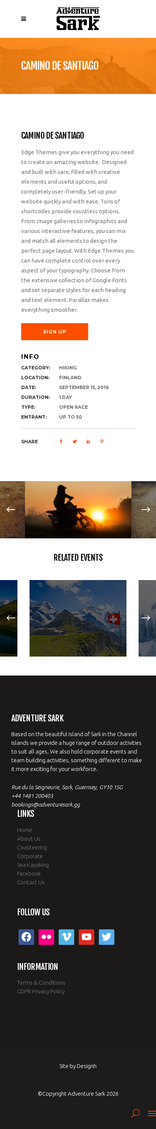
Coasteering (32, 847)
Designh (87, 1066)
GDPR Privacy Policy (41, 991)
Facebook (29, 873)
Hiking (68, 368)
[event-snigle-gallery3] (78, 509)
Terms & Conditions (41, 982)
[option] (78, 509)
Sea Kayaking (33, 865)
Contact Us (31, 882)
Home (24, 830)
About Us (29, 838)
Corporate (30, 856)
